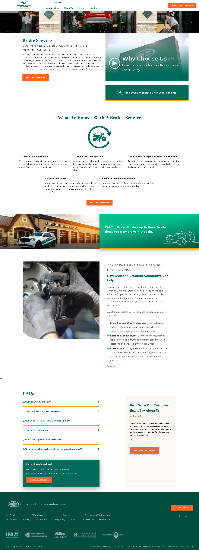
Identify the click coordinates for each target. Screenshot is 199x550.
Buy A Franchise (60, 2)
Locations (183, 508)
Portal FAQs (104, 519)
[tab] (61, 402)
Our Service (11, 515)
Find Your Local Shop (183, 5)
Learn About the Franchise (97, 515)
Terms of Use (41, 519)
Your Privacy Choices (80, 519)
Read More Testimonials (144, 450)
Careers (48, 2)
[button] (138, 366)
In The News (11, 519)
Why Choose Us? (39, 515)
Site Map (26, 519)
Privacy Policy (59, 519)
